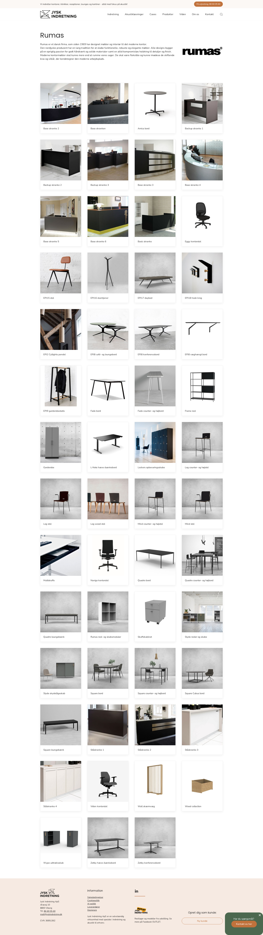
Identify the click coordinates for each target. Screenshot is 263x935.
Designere (92, 910)
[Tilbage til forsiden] (58, 14)
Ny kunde (202, 921)
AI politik (91, 903)
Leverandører (93, 906)
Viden (182, 14)
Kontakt (209, 14)
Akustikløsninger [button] (134, 14)
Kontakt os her (244, 924)
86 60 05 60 (49, 911)
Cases (153, 14)
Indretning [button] (113, 14)
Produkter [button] (167, 14)
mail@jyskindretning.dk (51, 914)
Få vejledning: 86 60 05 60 (208, 4)
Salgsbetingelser (95, 897)
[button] (221, 14)
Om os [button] (195, 14)
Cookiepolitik (93, 900)
